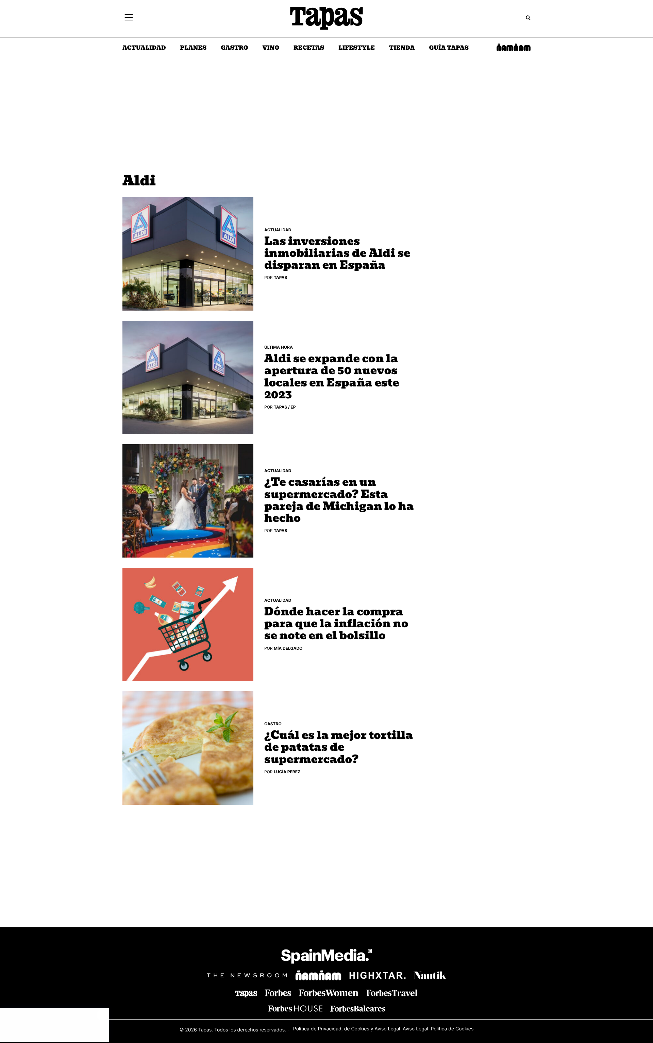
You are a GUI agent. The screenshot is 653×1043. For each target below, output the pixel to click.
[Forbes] (277, 993)
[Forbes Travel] (328, 993)
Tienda (402, 48)
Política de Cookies (452, 1029)
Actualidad (144, 48)
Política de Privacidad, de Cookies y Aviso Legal (346, 1029)
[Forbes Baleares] (358, 1008)
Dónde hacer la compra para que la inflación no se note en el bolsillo (336, 624)
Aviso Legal (415, 1029)
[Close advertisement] (102, 1015)
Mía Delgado (288, 648)
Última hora (278, 347)
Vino (270, 48)
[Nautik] (430, 975)
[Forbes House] (295, 1008)
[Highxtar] (377, 975)
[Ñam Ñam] (318, 975)
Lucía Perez (287, 771)
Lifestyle (356, 48)
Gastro (234, 48)
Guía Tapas (449, 48)
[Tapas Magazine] (246, 994)
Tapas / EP (285, 407)
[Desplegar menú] (128, 18)
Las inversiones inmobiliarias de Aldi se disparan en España (337, 253)
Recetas (309, 48)
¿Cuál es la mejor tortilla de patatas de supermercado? (338, 747)
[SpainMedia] (326, 957)
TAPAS (280, 277)
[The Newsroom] (247, 975)
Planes (193, 48)
